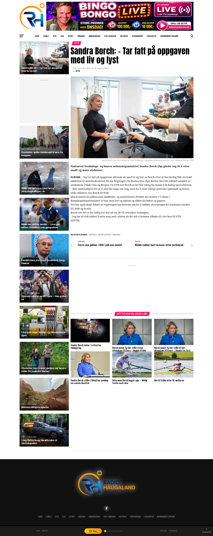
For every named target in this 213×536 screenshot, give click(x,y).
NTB (55, 35)
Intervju (124, 35)
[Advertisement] (44, 101)
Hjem (37, 35)
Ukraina (81, 35)
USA (62, 35)
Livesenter (151, 35)
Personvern (137, 35)
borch (93, 235)
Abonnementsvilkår (169, 35)
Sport (70, 35)
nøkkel (117, 235)
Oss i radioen (110, 35)
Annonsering (94, 35)
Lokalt (46, 35)
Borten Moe (105, 235)
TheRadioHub (206, 532)
